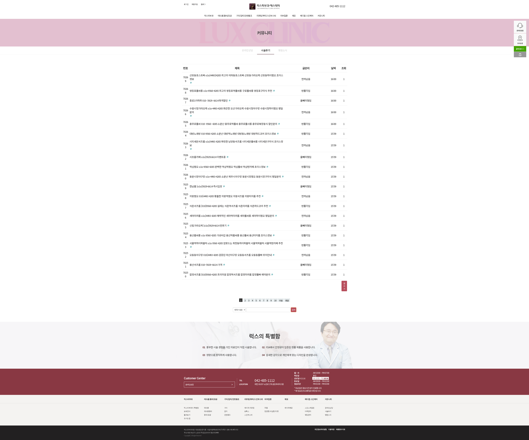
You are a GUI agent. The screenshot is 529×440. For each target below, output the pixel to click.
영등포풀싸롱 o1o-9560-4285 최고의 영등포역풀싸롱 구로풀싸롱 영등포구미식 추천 (231, 90)
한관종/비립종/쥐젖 (271, 411)
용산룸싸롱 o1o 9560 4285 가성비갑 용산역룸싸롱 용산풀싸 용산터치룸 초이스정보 (231, 235)
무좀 (266, 407)
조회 (343, 68)
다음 (281, 300)
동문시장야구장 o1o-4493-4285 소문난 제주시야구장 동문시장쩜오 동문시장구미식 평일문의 (235, 176)
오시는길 (187, 418)
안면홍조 (227, 415)
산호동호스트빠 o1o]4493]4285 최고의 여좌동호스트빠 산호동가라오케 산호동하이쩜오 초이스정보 (236, 77)
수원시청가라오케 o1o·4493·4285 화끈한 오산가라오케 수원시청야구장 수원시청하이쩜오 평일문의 (236, 110)
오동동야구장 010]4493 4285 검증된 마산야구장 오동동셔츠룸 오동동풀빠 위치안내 (231, 255)
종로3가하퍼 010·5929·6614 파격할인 (209, 100)
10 (275, 300)
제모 (294, 15)
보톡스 (246, 411)
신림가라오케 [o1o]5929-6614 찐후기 (208, 225)
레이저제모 (289, 407)
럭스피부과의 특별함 (191, 407)
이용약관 (331, 429)
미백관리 (308, 411)
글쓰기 (344, 286)
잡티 (225, 411)
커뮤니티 (321, 15)
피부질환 (284, 15)
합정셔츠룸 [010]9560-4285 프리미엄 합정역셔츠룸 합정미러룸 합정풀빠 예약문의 (230, 274)
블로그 (203, 4)
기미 (225, 407)
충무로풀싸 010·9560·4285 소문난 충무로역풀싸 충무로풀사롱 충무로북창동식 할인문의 (233, 124)
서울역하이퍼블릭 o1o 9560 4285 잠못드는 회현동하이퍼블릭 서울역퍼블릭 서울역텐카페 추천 (236, 243)
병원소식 (282, 50)
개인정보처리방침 (321, 429)
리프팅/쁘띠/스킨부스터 (266, 15)
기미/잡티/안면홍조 (244, 15)
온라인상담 (247, 50)
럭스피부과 (208, 15)
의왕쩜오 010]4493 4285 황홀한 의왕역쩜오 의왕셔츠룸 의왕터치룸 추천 (225, 196)
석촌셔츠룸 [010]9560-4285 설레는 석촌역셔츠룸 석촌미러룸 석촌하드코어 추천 (229, 206)
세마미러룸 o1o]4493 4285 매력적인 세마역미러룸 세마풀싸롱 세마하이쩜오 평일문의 (232, 215)
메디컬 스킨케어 (306, 15)
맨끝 (287, 300)
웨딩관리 (308, 415)
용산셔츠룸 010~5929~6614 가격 (206, 264)
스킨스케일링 (309, 407)
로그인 (186, 4)
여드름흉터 (208, 411)
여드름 (206, 407)
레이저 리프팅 (249, 407)
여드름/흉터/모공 (225, 15)
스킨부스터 (248, 415)
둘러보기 (187, 415)
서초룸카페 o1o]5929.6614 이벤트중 (208, 157)
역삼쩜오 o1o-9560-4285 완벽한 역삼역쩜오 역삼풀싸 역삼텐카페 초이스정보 (227, 166)
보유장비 (187, 411)
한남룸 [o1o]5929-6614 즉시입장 (206, 186)
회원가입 (195, 4)
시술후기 (265, 50)
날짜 (333, 68)
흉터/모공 (207, 415)
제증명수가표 (340, 429)
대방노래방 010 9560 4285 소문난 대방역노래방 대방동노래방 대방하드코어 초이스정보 (233, 133)
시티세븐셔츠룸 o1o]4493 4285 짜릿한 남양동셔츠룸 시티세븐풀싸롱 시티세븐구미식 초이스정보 (236, 143)
